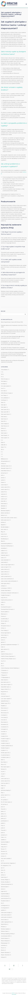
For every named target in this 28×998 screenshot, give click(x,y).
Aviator (2, 482)
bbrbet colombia (4, 513)
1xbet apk (3, 404)
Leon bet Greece (5, 696)
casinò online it (4, 574)
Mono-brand (4, 722)
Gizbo (2, 647)
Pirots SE (3, 809)
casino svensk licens (5, 576)
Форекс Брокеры (5, 952)
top (2, 903)
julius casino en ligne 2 (6, 684)
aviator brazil (4, 484)
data (2, 604)
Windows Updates (5, 929)
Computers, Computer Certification (9, 592)
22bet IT (3, 447)
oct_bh (2, 771)
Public (2, 837)
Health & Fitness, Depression (7, 656)
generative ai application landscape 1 (9, 644)
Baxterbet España (5, 510)
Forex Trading (4, 630)
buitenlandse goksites (6, 543)
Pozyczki (3, 830)
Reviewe (3, 851)
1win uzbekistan (4, 397)
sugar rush (3, 891)
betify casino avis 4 (5, 520)
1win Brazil (3, 383)
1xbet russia (3, 433)
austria (2, 480)
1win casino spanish (5, 386)
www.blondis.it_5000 (5, 936)
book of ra (3, 534)
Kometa (3, 694)
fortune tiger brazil (5, 632)
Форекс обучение (5, 954)
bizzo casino (4, 529)
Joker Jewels (4, 679)
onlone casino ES (5, 781)
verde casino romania (6, 917)
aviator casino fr (4, 489)
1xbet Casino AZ (4, 409)
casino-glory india (5, 583)
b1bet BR (3, 501)
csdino (2, 602)
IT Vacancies (4, 672)
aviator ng (3, 498)
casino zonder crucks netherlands (8, 581)
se (1, 860)
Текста (2, 947)
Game (2, 639)
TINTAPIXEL (14, 994)
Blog (2, 531)
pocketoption (4, 820)
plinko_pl (3, 818)
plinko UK (3, 816)
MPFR (13, 993)
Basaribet (3, 508)
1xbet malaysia (4, 423)
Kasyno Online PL (5, 689)
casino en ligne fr (5, 567)
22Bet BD (3, 444)
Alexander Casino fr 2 (5, 468)
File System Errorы (5, 625)
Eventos (3, 616)
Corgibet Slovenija (5, 595)
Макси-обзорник (5, 940)
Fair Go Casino (4, 621)
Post (2, 825)
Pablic (2, 785)
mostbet (3, 733)
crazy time (3, 597)
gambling (3, 637)
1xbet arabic (3, 407)
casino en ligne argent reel (7, 564)
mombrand (3, 715)
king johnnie (4, 691)
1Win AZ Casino (4, 379)
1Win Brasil (3, 381)
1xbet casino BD (4, 411)
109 (2, 374)
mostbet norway (5, 743)
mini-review (3, 710)
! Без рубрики (4, 369)
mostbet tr (3, 750)
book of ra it (3, 536)
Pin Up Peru (4, 804)
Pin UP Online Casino (6, 802)
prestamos (3, 835)
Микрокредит (4, 943)
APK (2, 475)
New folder (3, 762)
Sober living (3, 877)
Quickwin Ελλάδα (4, 842)
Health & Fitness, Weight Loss (8, 658)
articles (2, 477)
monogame (3, 729)
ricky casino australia (5, 858)
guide (2, 651)
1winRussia (3, 400)
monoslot (3, 731)
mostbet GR (4, 736)
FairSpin (3, 623)
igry (2, 663)
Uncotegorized (4, 907)
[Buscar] (25, 314)
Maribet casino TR (5, 703)
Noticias (3, 769)
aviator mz (3, 496)
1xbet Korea (3, 419)
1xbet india (3, 416)
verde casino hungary (6, 912)
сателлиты (3, 945)
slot (2, 867)
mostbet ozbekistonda (6, 745)
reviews (2, 856)
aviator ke (3, 494)
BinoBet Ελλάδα (4, 527)
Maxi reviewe (4, 708)
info (2, 665)
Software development (6, 884)
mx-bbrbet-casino (5, 757)
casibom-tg (3, 553)
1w (1, 376)
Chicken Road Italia (5, 590)
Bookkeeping (4, 538)
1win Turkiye (3, 395)
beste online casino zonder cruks (8, 517)
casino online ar (4, 571)
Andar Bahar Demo (5, 470)
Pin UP (2, 797)
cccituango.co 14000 (6, 588)
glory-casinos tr (4, 649)
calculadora (3, 548)
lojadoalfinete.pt (4, 701)
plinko (2, 811)
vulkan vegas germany (6, 922)
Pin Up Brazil (4, 799)
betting (2, 522)
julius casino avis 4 (5, 682)
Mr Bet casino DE (5, 752)
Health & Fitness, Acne (6, 654)
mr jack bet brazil (5, 755)
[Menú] (26, 4)
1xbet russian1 (4, 437)
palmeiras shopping (5, 790)
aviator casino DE (5, 487)
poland (2, 823)
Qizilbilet (3, 839)
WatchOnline (4, 924)
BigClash (3, 524)
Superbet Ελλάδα (5, 893)
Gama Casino (4, 635)
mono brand (4, 717)
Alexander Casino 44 (5, 466)
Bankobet (3, 506)
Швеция (3, 957)
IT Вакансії (3, 675)
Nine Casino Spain (5, 766)
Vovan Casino (4, 919)
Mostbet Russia (4, 748)
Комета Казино (4, 938)
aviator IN (3, 491)
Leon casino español (5, 698)
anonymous (3, 473)
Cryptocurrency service (6, 600)
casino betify (4, 562)
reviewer (3, 853)
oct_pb (2, 773)
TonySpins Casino (5, 900)
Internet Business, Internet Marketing (9, 668)
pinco (2, 806)
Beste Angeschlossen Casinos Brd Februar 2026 (12, 322)
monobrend (3, 726)
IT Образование (4, 677)
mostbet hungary (5, 738)
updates (3, 910)
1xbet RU (3, 430)
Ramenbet (3, 844)
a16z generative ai (5, 461)
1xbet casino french (5, 414)
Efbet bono (3, 614)
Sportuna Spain (4, 886)
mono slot (3, 719)
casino (2, 557)
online (2, 776)
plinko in (3, 813)
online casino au (4, 778)
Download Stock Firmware (7, 609)
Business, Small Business (6, 545)
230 (2, 449)
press (2, 832)
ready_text (3, 846)
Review (2, 849)
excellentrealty (4, 618)
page (2, 788)
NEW (2, 759)
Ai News (3, 463)
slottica (2, 875)
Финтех (2, 950)
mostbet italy (4, 741)
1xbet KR (3, 421)
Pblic (2, 792)
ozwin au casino (4, 783)
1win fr (2, 388)
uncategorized (4, 905)
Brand (2, 541)
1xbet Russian (4, 435)
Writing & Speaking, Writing (7, 933)
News (2, 764)
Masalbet (3, 705)
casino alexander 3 (5, 560)
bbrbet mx (3, 515)
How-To (2, 661)
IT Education (4, 670)
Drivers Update (4, 611)
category (3, 585)
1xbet (2, 402)
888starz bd (4, 459)
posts (2, 828)
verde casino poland (5, 914)
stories (2, 889)
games (2, 642)
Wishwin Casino (4, 931)
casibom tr (3, 550)
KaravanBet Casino (5, 686)
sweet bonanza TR (5, 898)
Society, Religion (5, 879)
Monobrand (3, 724)
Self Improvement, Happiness (8, 863)
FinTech (2, 628)
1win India (3, 390)
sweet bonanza (4, 896)
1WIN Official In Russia (6, 393)
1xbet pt (3, 428)
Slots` (2, 872)
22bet (2, 442)
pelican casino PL (5, 795)
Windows (3, 926)
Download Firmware (5, 607)
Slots (2, 870)
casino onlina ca (4, 569)
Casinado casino (4, 555)
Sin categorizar (4, 865)
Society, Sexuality (5, 882)
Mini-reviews (4, 712)
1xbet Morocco (4, 426)
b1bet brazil (3, 503)
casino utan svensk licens (6, 578)
